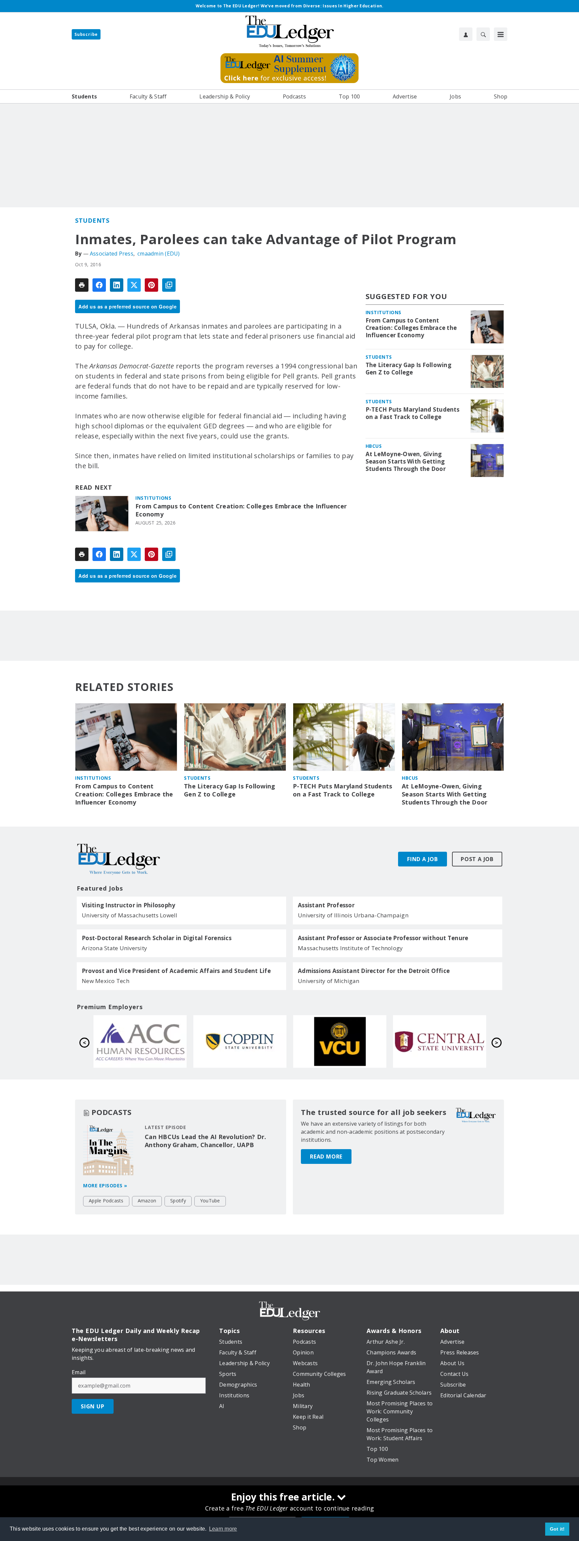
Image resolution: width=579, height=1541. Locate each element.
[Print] (81, 285)
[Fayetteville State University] (239, 1041)
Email (78, 1372)
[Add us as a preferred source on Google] (169, 285)
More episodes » (105, 1185)
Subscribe (86, 34)
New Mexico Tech (105, 981)
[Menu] (500, 34)
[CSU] (439, 1041)
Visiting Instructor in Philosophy (128, 905)
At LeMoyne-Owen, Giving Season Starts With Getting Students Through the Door (406, 461)
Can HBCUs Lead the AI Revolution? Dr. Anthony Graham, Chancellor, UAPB (205, 1141)
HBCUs (374, 446)
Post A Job (477, 859)
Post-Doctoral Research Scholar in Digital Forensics (157, 938)
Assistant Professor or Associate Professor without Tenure (383, 938)
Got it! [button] (557, 1529)
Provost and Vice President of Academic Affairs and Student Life (176, 971)
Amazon (147, 1200)
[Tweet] (134, 285)
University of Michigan (329, 981)
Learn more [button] (223, 1529)
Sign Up (93, 1406)
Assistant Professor (326, 905)
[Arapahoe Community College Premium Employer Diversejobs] (339, 1041)
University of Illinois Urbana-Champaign (353, 915)
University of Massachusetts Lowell (130, 915)
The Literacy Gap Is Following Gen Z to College (408, 368)
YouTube (210, 1200)
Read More (326, 1156)
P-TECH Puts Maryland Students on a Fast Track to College (412, 413)
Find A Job (422, 859)
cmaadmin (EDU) (158, 253)
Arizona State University (114, 948)
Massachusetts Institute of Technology (350, 948)
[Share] (99, 285)
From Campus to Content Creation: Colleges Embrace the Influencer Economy (241, 510)
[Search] (483, 34)
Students (92, 220)
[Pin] (151, 285)
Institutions (153, 498)
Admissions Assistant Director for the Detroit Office (374, 971)
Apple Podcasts (106, 1200)
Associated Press (111, 253)
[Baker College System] (140, 1041)
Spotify (178, 1200)
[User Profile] (465, 34)
